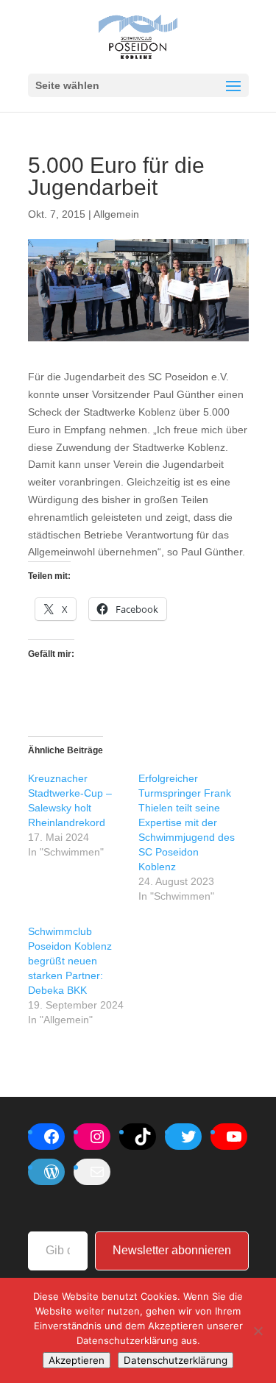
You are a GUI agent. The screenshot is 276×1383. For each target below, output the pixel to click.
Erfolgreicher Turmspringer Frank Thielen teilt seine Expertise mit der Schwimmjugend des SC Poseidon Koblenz (186, 822)
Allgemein (116, 214)
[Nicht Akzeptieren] (257, 1330)
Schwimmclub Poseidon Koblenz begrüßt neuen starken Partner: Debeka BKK (70, 960)
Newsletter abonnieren (172, 1250)
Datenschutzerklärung (175, 1360)
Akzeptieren (77, 1360)
